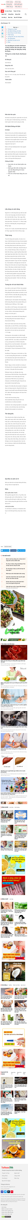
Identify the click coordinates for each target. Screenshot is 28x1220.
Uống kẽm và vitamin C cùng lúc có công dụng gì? (6, 835)
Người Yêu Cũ (13, 1073)
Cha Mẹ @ (4, 17)
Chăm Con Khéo (16, 985)
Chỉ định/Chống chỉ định (14, 31)
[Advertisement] (14, 99)
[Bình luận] (2, 36)
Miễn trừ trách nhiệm (7, 1209)
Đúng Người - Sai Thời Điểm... (20, 1112)
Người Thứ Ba (19, 1073)
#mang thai (9, 4)
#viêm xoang (9, 2)
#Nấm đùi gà (9, 6)
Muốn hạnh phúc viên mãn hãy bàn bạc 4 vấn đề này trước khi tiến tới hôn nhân (6, 1100)
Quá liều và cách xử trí (14, 40)
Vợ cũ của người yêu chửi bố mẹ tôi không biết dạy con (21, 1086)
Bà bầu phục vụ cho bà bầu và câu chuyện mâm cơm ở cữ (20, 1100)
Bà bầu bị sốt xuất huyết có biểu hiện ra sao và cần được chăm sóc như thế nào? (20, 1010)
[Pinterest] (12, 1191)
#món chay (17, 2)
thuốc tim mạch (8, 546)
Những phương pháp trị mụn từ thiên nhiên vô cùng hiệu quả (20, 911)
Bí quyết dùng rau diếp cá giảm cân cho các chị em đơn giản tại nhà (7, 923)
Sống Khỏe (10, 14)
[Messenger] (2, 33)
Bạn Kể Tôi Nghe (18, 17)
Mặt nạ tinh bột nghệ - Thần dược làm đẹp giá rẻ (21, 935)
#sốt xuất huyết (18, 4)
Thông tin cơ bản (12, 29)
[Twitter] (5, 1191)
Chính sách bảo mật (7, 1214)
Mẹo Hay (10, 17)
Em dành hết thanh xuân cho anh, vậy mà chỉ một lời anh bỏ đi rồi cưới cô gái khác (7, 1086)
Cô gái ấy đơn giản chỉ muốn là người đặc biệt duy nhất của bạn (6, 1113)
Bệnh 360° (4, 14)
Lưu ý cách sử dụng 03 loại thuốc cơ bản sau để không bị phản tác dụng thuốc (12, 793)
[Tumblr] (8, 1191)
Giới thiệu (4, 1207)
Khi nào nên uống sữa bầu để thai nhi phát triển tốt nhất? (21, 1023)
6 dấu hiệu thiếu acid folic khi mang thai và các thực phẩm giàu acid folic (21, 997)
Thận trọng (11, 34)
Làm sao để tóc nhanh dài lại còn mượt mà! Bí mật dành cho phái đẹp (7, 936)
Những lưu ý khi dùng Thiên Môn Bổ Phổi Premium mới (6, 821)
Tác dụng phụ (11, 38)
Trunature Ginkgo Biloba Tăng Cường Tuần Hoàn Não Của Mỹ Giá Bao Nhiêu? (20, 837)
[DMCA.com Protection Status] (6, 1216)
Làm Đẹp (11, 899)
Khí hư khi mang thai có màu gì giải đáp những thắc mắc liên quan (6, 997)
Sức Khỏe (11, 807)
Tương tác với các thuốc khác (16, 36)
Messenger (22, 550)
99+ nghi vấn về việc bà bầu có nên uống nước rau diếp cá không (6, 1023)
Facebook (14, 550)
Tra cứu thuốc (8, 11)
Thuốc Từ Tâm (16, 11)
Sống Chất (17, 14)
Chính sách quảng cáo (7, 1210)
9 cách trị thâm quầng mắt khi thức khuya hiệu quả (20, 924)
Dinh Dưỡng (17, 807)
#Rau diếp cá (18, 6)
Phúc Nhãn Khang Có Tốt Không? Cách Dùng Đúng (7, 849)
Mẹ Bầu (10, 985)
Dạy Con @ (23, 985)
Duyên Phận (24, 1073)
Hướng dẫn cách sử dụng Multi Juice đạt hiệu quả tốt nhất (21, 850)
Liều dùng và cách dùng (14, 33)
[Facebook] (2, 30)
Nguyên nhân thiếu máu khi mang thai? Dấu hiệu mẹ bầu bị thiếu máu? (7, 1010)
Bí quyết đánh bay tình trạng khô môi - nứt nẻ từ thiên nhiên (7, 911)
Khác (9, 42)
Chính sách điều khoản (7, 1212)
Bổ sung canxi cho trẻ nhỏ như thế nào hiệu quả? (20, 822)
